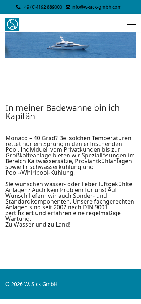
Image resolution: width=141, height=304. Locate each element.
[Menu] (131, 24)
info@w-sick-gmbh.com (97, 7)
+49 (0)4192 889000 (42, 7)
